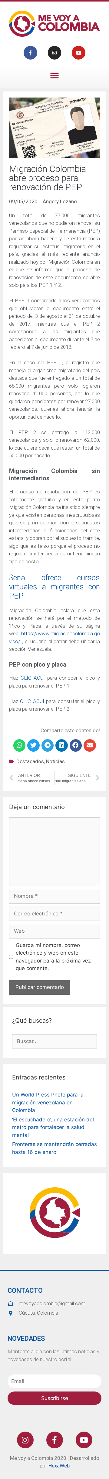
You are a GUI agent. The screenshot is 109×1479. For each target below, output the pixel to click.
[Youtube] (78, 53)
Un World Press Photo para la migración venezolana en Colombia (48, 1102)
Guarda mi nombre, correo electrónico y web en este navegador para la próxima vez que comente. (53, 957)
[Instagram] (54, 53)
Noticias (55, 761)
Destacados (30, 761)
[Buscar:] (54, 1041)
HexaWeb (59, 1466)
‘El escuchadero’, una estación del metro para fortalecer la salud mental (53, 1127)
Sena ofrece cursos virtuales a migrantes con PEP (54, 586)
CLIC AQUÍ (34, 678)
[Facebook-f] (30, 53)
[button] (54, 75)
